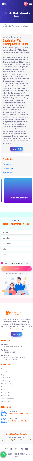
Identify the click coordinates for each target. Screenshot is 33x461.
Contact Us (5, 387)
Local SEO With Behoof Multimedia (17, 421)
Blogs (3, 375)
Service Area (5, 402)
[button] (30, 4)
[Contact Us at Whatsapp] (3, 454)
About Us (16, 334)
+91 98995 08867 (10, 352)
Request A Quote (16, 149)
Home (4, 24)
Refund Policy (5, 396)
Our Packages (5, 390)
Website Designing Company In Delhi (18, 413)
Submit (16, 269)
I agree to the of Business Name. (16, 263)
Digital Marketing (7, 384)
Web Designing (6, 378)
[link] (6, 448)
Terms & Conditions (14, 263)
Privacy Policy (5, 393)
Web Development (7, 381)
